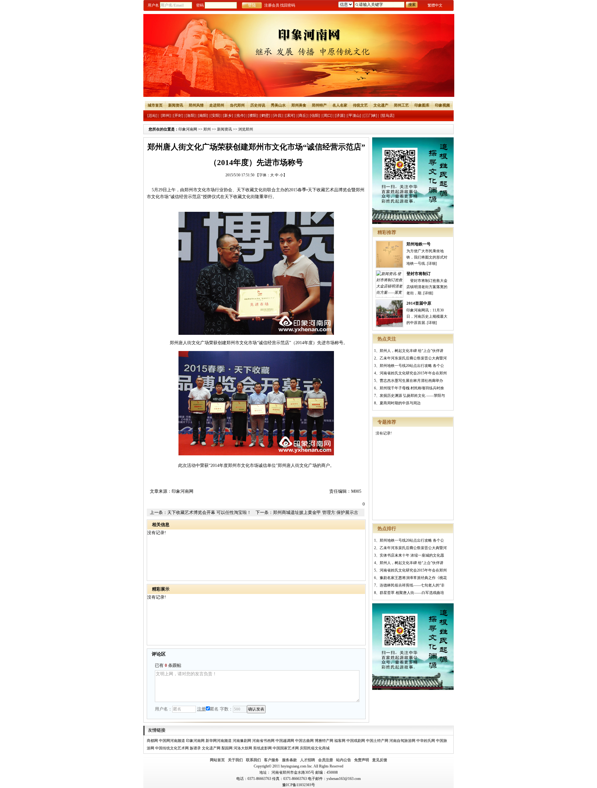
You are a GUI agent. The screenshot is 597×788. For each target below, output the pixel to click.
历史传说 (257, 105)
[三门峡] (370, 115)
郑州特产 (319, 105)
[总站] (152, 115)
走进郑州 (216, 105)
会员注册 (325, 760)
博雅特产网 (324, 740)
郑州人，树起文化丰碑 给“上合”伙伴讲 (411, 351)
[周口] (327, 115)
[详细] (432, 263)
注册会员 (271, 5)
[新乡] (228, 115)
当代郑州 (237, 105)
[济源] (340, 115)
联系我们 (253, 760)
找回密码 (287, 5)
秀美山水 (278, 105)
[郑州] (166, 115)
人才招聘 (307, 760)
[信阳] (315, 115)
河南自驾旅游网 (402, 740)
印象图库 (421, 105)
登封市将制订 (418, 273)
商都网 (152, 740)
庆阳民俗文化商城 (315, 748)
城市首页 (155, 105)
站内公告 (343, 760)
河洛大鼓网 (243, 748)
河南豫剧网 (242, 740)
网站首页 (217, 760)
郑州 (207, 129)
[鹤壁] (265, 115)
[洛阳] (191, 115)
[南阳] (203, 115)
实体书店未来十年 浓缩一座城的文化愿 (412, 555)
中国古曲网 (304, 740)
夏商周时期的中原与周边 (400, 403)
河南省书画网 (263, 740)
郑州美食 (298, 105)
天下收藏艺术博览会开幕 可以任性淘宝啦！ (209, 512)
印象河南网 (187, 129)
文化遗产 (380, 105)
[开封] (178, 115)
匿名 (214, 709)
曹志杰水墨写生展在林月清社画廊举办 (411, 380)
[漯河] (290, 115)
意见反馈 (379, 760)
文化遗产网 (211, 748)
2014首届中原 (418, 303)
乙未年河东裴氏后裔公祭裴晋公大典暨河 (413, 358)
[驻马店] (387, 115)
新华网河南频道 (219, 740)
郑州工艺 (401, 105)
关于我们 (235, 760)
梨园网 (227, 748)
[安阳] (215, 115)
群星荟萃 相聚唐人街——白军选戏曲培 (412, 593)
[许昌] (278, 115)
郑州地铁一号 (418, 244)
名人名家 (339, 105)
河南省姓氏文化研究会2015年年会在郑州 (413, 373)
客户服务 (271, 760)
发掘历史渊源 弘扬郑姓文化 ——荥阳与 (412, 395)
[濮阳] (253, 115)
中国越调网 (284, 740)
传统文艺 (360, 105)
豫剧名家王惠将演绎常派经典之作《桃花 (413, 578)
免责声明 (361, 760)
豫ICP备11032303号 (298, 785)
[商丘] (303, 115)
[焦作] (240, 115)
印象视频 (442, 105)
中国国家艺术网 (286, 748)
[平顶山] (354, 115)
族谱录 (195, 748)
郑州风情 (196, 105)
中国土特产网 (377, 740)
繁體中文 (435, 5)
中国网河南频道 (172, 740)
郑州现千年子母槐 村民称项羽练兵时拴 (412, 388)
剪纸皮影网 (262, 748)
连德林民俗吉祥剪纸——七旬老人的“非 (412, 585)
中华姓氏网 (425, 740)
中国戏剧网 (355, 740)
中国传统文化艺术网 (172, 748)
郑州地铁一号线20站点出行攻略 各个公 (412, 365)
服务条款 (289, 760)
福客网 (339, 740)
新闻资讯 (175, 105)
